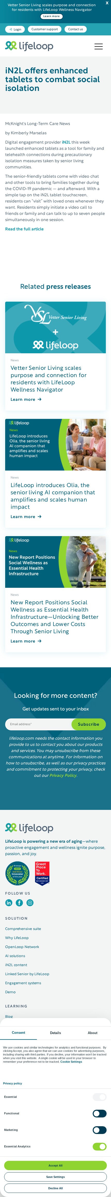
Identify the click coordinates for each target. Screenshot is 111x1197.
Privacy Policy (62, 776)
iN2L (66, 142)
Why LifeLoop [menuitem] (17, 938)
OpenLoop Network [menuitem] (22, 947)
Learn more (51, 16)
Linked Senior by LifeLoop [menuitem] (27, 974)
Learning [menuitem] (16, 1006)
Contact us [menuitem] (75, 29)
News (15, 360)
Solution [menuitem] (16, 918)
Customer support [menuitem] (44, 29)
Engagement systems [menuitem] (23, 983)
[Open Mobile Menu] (98, 47)
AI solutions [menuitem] (15, 956)
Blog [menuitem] (9, 1017)
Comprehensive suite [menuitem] (23, 929)
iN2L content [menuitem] (16, 965)
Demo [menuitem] (10, 992)
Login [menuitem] (17, 29)
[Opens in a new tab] (8, 905)
